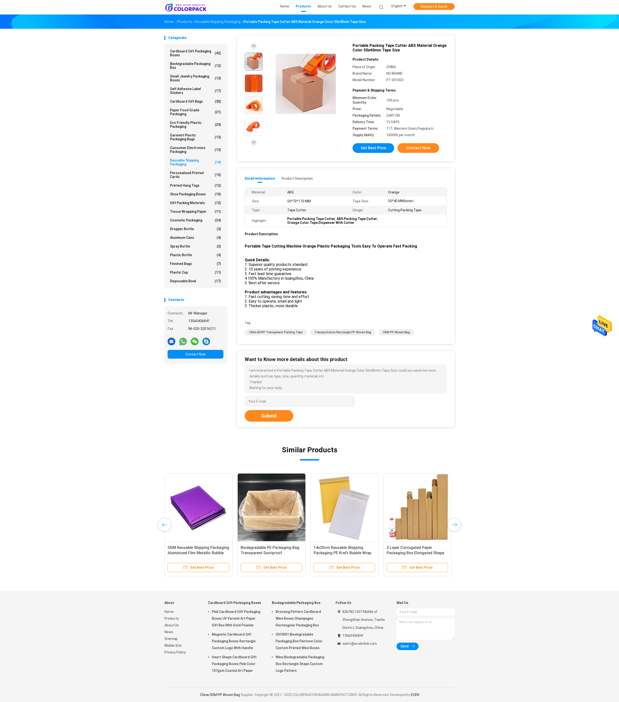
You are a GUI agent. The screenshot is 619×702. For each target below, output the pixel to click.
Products (171, 618)
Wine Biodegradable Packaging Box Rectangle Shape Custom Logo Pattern (300, 664)
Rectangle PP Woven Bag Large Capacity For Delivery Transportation (414, 552)
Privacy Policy (175, 652)
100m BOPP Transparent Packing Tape (276, 332)
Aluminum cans (195, 238)
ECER (415, 695)
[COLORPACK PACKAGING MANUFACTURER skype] (206, 341)
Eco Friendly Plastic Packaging (195, 124)
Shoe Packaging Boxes (195, 194)
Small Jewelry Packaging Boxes (195, 78)
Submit (269, 416)
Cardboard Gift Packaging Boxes (195, 53)
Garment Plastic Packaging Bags (195, 137)
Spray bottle (195, 246)
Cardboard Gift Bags (195, 101)
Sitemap (171, 639)
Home (169, 612)
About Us (171, 625)
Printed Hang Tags (195, 185)
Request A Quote (434, 6)
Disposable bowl (195, 281)
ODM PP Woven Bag (396, 332)
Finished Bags (195, 264)
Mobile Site (173, 645)
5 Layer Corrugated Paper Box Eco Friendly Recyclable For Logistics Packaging (271, 552)
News (168, 632)
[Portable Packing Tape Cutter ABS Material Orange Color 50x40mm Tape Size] (305, 84)
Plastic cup (195, 272)
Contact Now (195, 354)
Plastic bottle (195, 255)
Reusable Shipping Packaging (195, 162)
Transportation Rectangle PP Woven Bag (342, 332)
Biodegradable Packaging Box (195, 66)
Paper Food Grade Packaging (195, 112)
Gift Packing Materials (195, 203)
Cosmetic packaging (195, 220)
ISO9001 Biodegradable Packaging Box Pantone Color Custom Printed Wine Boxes (299, 641)
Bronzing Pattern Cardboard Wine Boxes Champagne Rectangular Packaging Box (298, 618)
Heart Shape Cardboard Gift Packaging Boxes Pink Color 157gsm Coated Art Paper (234, 664)
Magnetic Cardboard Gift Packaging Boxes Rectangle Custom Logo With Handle (234, 641)
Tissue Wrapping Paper (195, 211)
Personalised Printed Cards (195, 175)
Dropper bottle (195, 229)
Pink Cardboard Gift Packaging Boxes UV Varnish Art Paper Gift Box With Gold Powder (236, 618)
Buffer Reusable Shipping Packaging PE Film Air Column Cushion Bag (340, 552)
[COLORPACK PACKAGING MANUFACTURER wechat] (195, 341)
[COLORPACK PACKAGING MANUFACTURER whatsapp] (183, 341)
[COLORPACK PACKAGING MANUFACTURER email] (171, 341)
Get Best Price (373, 148)
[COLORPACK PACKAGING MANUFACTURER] (185, 7)
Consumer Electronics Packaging (195, 150)
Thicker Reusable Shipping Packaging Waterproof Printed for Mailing (198, 552)
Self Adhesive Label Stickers (195, 91)
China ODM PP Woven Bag (220, 695)
